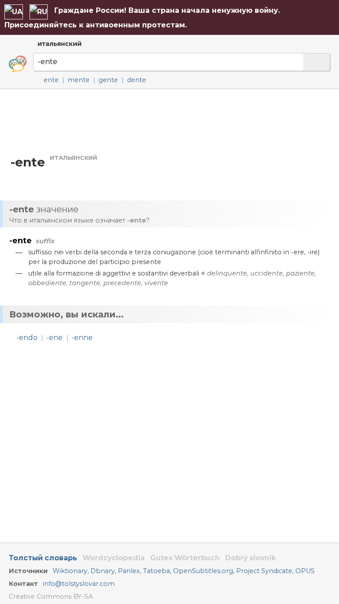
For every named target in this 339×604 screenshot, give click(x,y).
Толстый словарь (43, 558)
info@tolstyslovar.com (79, 584)
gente (108, 80)
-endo (27, 337)
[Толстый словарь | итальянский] (17, 64)
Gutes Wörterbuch (185, 558)
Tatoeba (156, 571)
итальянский (60, 43)
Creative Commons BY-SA (51, 596)
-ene (54, 337)
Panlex (129, 571)
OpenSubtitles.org (203, 571)
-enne (82, 337)
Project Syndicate (264, 571)
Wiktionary (70, 571)
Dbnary (102, 571)
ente (51, 80)
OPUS (305, 571)
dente (136, 80)
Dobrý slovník (250, 558)
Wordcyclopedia (114, 558)
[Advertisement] (169, 121)
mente (79, 80)
